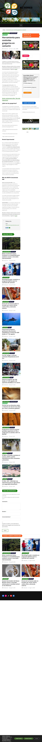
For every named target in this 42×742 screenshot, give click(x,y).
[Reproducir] (23, 49)
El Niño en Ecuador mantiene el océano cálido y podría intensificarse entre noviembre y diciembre (11, 457)
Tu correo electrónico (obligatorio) (29, 87)
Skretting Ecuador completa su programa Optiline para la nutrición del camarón (11, 281)
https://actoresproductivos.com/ (12, 225)
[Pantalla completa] (37, 49)
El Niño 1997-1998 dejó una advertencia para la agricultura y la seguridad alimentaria (11, 482)
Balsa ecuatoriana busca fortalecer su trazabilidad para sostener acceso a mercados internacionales (11, 256)
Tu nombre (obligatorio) (27, 83)
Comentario (4, 501)
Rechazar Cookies (28, 738)
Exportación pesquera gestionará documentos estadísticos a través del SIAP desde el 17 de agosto (10, 331)
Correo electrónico (6, 516)
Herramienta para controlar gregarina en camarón (16, 29)
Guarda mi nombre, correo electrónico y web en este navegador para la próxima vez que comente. (11, 525)
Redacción (6, 48)
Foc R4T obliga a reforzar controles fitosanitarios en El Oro (10, 356)
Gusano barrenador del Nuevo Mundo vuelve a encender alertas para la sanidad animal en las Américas (11, 583)
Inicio (4, 29)
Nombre (4, 511)
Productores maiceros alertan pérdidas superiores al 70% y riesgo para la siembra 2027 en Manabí (11, 431)
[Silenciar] (36, 49)
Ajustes (36, 738)
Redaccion (6, 260)
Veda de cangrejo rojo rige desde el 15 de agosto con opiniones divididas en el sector (11, 381)
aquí (16, 69)
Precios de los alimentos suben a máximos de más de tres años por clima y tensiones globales (11, 406)
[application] (30, 45)
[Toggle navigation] (21, 25)
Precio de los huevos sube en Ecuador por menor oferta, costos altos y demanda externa (10, 306)
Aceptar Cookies (19, 738)
